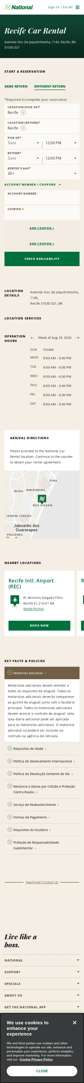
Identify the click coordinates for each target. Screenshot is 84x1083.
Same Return (16, 86)
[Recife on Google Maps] (42, 504)
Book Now (39, 625)
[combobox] (42, 111)
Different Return (50, 86)
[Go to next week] (77, 338)
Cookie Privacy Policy (36, 1059)
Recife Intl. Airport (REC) (31, 583)
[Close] (74, 1022)
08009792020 (33, 609)
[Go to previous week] (32, 338)
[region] (42, 1048)
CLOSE (42, 1071)
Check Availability (42, 259)
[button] (60, 7)
